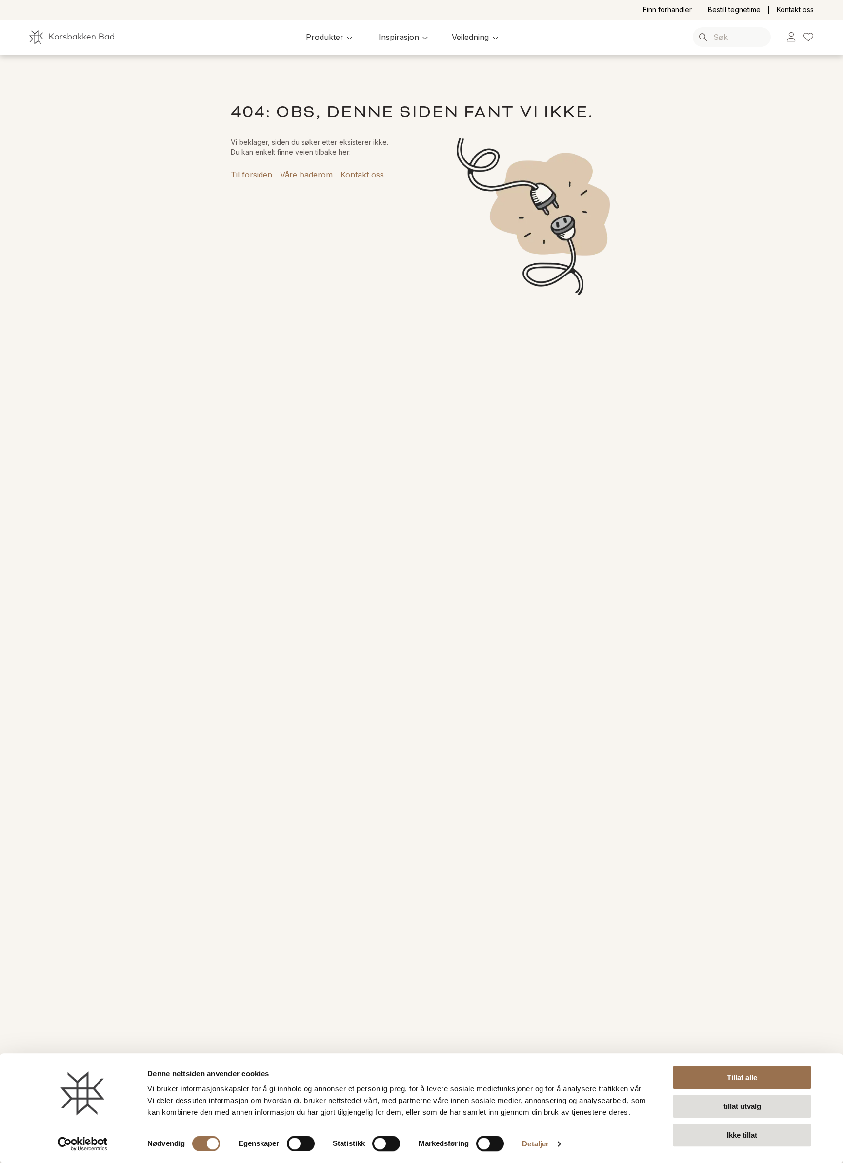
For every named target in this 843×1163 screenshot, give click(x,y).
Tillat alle (742, 1077)
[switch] (301, 1143)
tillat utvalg (742, 1106)
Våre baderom (306, 174)
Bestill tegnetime (734, 10)
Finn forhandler (667, 10)
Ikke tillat (742, 1135)
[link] (791, 37)
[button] (330, 37)
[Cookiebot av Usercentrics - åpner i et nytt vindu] (82, 1144)
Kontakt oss (795, 10)
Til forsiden (251, 174)
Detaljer (535, 1144)
